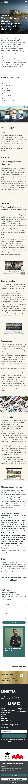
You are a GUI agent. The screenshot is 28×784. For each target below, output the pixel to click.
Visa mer (14, 782)
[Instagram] (14, 704)
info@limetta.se (16, 696)
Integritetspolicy (22, 711)
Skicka (14, 622)
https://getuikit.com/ (14, 446)
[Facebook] (9, 704)
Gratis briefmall (6, 720)
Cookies (19, 710)
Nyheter (4, 714)
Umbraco (16, 420)
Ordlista (19, 708)
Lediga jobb (5, 718)
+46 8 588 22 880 (16, 697)
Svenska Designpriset (8, 710)
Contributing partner (7, 459)
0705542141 (8, 650)
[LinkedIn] (18, 704)
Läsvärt (3, 716)
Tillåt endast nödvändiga (14, 779)
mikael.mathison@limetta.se (13, 648)
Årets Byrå (4, 708)
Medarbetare (5, 712)
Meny (25, 2)
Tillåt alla (14, 775)
